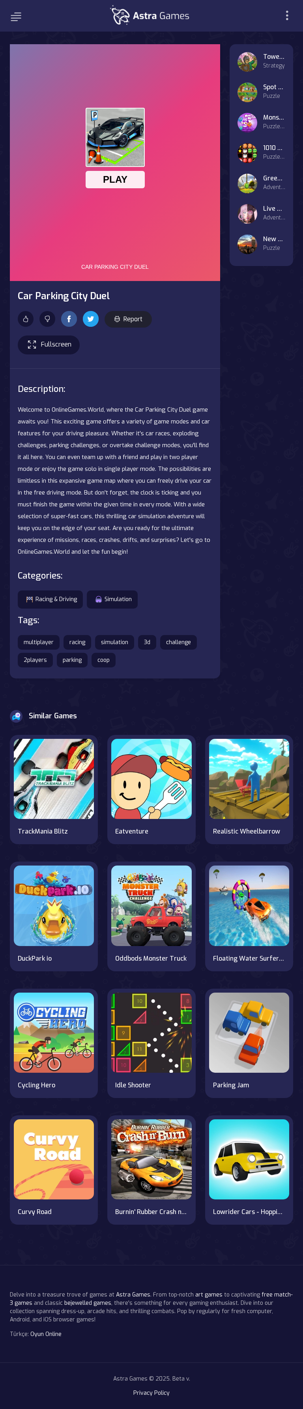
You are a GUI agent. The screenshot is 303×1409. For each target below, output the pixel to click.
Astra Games (133, 1294)
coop (103, 660)
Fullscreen (56, 344)
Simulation (118, 599)
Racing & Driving (56, 599)
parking (72, 660)
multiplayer (39, 642)
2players (35, 660)
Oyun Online (46, 1334)
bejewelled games (87, 1303)
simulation (114, 642)
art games (209, 1294)
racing (77, 642)
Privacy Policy (151, 1393)
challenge (178, 642)
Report (132, 319)
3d (147, 642)
